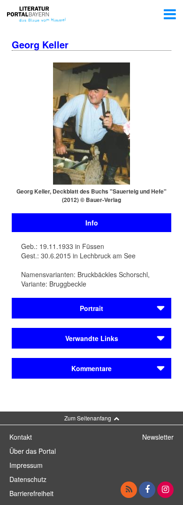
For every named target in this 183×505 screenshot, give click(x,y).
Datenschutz (27, 479)
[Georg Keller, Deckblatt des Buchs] (91, 122)
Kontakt (20, 437)
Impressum (26, 465)
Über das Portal (32, 451)
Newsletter (158, 437)
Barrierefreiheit (31, 493)
